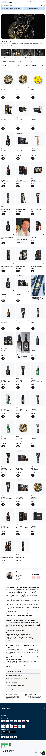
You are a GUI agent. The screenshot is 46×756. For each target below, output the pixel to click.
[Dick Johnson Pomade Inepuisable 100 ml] (23, 85)
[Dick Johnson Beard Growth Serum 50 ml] (8, 433)
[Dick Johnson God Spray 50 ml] (8, 288)
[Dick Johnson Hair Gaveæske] (23, 288)
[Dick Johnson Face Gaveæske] (23, 463)
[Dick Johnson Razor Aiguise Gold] (38, 146)
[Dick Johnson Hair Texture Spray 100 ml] (23, 551)
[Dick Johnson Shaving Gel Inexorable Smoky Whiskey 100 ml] (23, 375)
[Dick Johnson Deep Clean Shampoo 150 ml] (38, 433)
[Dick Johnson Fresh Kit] (38, 521)
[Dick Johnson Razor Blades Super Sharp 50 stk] (23, 115)
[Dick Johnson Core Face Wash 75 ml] (38, 463)
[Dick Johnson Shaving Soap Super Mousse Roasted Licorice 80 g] (38, 492)
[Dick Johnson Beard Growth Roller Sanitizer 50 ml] (38, 375)
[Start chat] (43, 753)
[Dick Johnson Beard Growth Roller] (8, 404)
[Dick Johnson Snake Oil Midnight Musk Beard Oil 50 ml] (8, 231)
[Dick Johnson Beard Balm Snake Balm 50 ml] (38, 174)
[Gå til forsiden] (11, 2)
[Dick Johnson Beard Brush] (38, 231)
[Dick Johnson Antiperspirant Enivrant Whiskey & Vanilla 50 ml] (23, 404)
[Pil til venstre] (40, 700)
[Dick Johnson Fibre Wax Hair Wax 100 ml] (23, 433)
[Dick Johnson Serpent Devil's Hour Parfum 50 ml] (23, 174)
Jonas (18, 572)
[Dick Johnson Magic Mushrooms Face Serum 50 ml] (8, 317)
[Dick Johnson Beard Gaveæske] (23, 146)
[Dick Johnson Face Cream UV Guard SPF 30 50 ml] (8, 259)
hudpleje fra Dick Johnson (14, 656)
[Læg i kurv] (3, 97)
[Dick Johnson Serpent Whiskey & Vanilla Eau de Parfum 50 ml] (8, 551)
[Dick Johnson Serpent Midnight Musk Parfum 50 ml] (23, 521)
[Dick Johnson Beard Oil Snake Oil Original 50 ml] (8, 146)
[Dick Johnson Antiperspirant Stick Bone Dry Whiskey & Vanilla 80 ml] (8, 346)
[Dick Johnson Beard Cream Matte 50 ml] (8, 521)
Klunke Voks (19, 629)
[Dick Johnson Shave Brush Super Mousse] (8, 115)
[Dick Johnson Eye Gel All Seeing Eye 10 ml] (23, 259)
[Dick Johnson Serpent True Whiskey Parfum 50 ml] (38, 259)
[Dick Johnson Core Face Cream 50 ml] (23, 317)
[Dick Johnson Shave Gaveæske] (23, 492)
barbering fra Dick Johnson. (28, 615)
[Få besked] (2, 563)
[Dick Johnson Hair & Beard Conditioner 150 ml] (38, 202)
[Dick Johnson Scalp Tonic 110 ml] (38, 346)
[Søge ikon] (44, 6)
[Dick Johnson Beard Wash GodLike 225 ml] (8, 202)
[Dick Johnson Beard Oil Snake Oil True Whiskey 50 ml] (8, 375)
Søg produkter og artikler (7, 5)
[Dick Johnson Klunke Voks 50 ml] (38, 85)
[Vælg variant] (32, 158)
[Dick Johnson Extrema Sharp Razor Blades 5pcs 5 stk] (38, 115)
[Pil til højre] (45, 8)
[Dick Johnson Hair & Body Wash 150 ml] (38, 404)
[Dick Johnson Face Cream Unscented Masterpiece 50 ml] (8, 463)
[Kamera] (42, 6)
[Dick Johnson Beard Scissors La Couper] (23, 202)
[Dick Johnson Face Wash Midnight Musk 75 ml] (8, 492)
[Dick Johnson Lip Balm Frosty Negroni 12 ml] (38, 317)
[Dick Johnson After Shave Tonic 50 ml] (8, 174)
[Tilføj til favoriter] (13, 88)
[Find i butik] (17, 563)
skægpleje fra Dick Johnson (13, 615)
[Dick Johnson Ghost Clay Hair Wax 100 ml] (8, 85)
